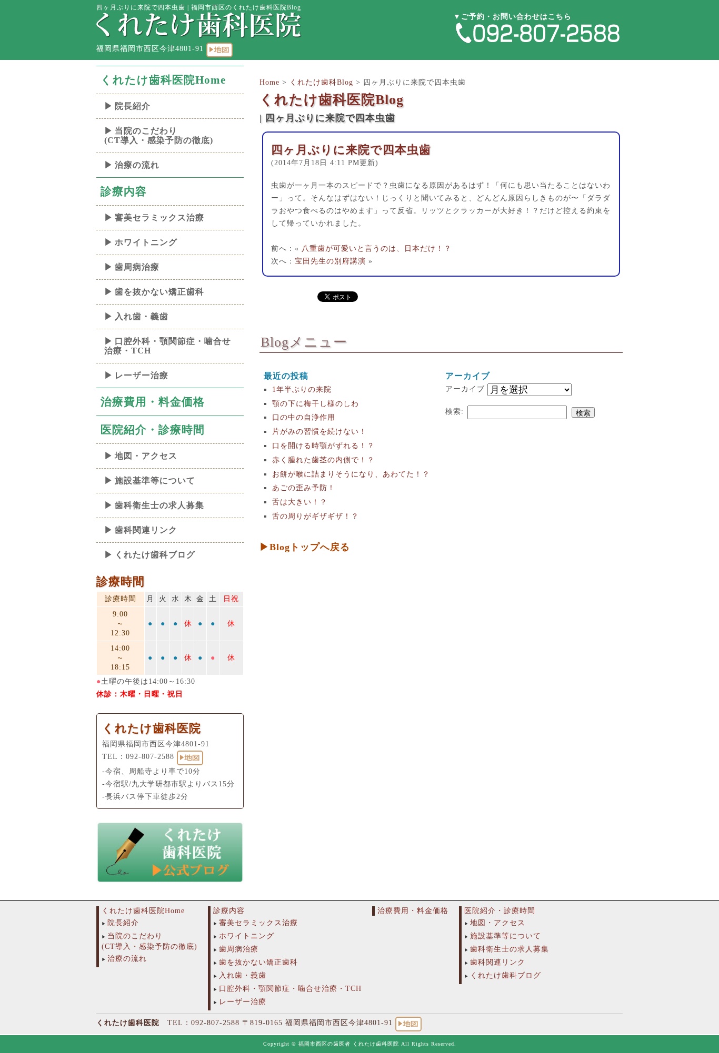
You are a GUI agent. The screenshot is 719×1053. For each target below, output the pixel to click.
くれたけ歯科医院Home (163, 80)
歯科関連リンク (146, 529)
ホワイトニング (146, 242)
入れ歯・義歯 (141, 316)
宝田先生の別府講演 (330, 261)
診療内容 (124, 191)
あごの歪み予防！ (303, 488)
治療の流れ (137, 164)
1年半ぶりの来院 (302, 389)
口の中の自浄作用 (303, 417)
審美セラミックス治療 (159, 217)
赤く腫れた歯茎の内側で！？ (323, 460)
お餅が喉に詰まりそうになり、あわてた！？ (351, 474)
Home (269, 82)
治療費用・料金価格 (153, 402)
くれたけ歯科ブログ (155, 554)
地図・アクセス (146, 455)
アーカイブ (465, 389)
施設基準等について (155, 480)
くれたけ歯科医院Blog (331, 99)
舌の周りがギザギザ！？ (315, 516)
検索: (454, 412)
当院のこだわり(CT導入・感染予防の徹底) (158, 135)
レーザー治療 (141, 375)
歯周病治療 (137, 266)
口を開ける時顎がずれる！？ (323, 446)
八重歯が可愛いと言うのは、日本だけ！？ (377, 248)
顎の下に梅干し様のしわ (315, 404)
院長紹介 (133, 106)
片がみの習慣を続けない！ (319, 432)
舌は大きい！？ (299, 502)
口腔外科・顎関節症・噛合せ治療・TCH (167, 346)
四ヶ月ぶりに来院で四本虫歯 (351, 149)
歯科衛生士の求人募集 (159, 505)
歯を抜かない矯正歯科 (159, 291)
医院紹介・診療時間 (153, 429)
